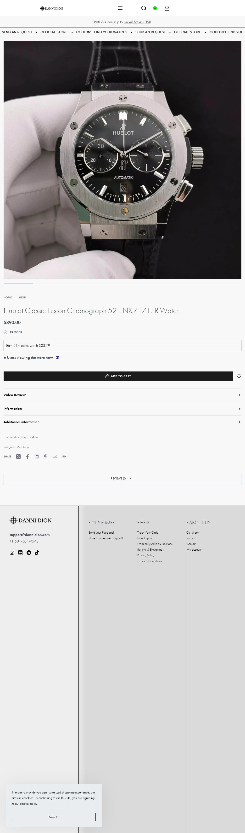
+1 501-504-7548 (24, 541)
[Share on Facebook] (27, 456)
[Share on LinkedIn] (36, 456)
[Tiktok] (37, 552)
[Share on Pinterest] (46, 456)
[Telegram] (28, 552)
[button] (122, 478)
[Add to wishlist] (239, 376)
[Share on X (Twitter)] (18, 456)
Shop (22, 297)
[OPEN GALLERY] (122, 160)
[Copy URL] (64, 456)
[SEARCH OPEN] (143, 8)
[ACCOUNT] (167, 8)
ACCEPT (54, 817)
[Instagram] (12, 552)
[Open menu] (120, 8)
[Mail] (55, 456)
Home (8, 297)
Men (19, 447)
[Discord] (20, 552)
